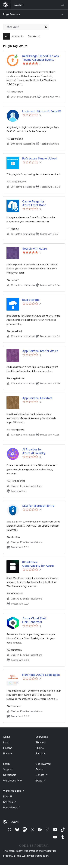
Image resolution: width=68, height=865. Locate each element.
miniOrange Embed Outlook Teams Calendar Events (40, 57)
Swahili (15, 821)
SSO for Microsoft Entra (38, 505)
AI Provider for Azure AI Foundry (33, 451)
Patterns (41, 753)
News (6, 742)
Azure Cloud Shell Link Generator (34, 620)
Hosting (7, 748)
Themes (40, 742)
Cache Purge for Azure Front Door (34, 203)
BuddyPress (11, 807)
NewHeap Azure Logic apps (41, 674)
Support (7, 769)
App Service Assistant (37, 398)
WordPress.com (14, 790)
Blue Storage (31, 299)
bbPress (9, 802)
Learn (6, 763)
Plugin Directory (11, 14)
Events (40, 769)
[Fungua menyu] (63, 4)
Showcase (42, 736)
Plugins (40, 748)
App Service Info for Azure (40, 351)
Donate (41, 774)
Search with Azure (34, 248)
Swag (40, 780)
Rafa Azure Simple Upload (39, 158)
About (6, 736)
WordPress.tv (12, 780)
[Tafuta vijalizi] (46, 27)
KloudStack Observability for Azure (38, 563)
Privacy (7, 753)
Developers (9, 774)
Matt (7, 796)
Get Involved (43, 763)
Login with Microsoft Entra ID (41, 111)
